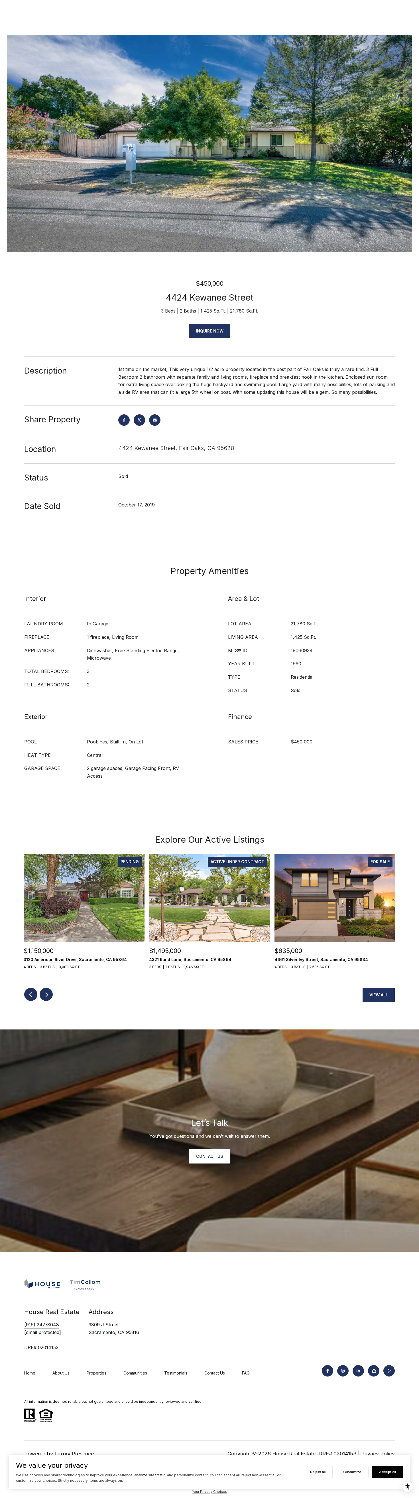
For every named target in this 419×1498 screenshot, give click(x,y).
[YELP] (389, 1371)
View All (378, 994)
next (46, 994)
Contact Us (214, 1373)
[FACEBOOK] (327, 1371)
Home (29, 1373)
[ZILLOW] (373, 1371)
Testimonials (175, 1373)
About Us (61, 1373)
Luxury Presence (74, 1454)
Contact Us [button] (209, 1156)
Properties (96, 1373)
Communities (135, 1373)
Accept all (387, 1472)
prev (30, 994)
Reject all (318, 1472)
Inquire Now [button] (209, 331)
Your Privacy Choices (209, 1491)
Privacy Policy (378, 1454)
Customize (352, 1472)
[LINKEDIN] (358, 1371)
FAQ (246, 1373)
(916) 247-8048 (41, 1324)
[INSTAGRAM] (343, 1371)
